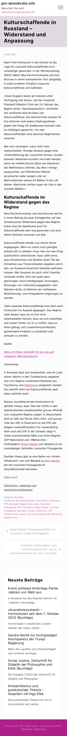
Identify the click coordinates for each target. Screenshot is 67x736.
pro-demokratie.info (18, 3)
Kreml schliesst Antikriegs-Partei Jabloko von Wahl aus (33, 590)
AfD (17, 500)
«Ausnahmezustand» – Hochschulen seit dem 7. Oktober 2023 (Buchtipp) (33, 614)
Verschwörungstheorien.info (18, 12)
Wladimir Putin (11, 517)
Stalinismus (31, 385)
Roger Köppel (29, 444)
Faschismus (54, 500)
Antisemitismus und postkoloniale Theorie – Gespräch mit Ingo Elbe (26, 690)
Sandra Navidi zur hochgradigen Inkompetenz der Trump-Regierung (32, 639)
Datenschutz (40, 729)
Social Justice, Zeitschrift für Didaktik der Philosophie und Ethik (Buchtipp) (30, 664)
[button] (60, 7)
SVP (50, 511)
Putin (19, 507)
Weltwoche (57, 514)
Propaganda (10, 507)
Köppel (22, 504)
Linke (36, 504)
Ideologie (13, 504)
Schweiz (31, 511)
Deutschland (41, 500)
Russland (18, 497)
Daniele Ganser (49, 460)
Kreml (30, 504)
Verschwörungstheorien (38, 514)
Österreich (45, 504)
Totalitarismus (11, 514)
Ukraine (22, 514)
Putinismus (28, 507)
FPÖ (6, 504)
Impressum (26, 729)
